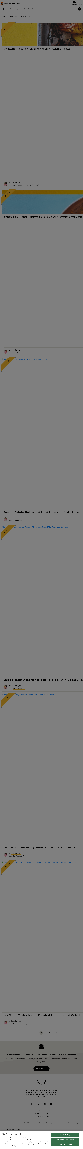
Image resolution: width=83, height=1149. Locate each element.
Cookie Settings (65, 1135)
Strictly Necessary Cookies (65, 1139)
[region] (41, 1140)
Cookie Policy (11, 1146)
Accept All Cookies (65, 1144)
